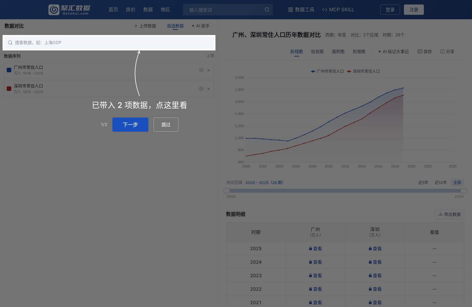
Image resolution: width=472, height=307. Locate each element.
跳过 (166, 124)
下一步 (130, 124)
